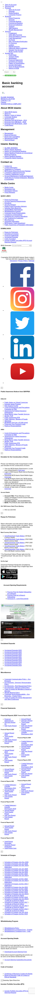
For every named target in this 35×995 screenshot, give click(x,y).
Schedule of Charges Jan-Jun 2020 (16, 890)
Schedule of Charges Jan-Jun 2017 (16, 905)
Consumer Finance (15, 15)
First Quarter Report (8, 742)
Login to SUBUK (10, 75)
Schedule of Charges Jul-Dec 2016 (16, 909)
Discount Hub (9, 6)
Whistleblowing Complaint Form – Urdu (17, 931)
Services (8, 31)
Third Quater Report (25, 723)
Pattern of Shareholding (16, 63)
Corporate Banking (15, 21)
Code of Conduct (10, 239)
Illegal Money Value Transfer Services (16, 414)
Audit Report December (8, 842)
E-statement (13, 33)
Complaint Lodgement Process (14, 172)
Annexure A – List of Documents (17, 598)
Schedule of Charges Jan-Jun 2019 (16, 894)
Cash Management (15, 38)
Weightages (13, 58)
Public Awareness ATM (12, 417)
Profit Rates (12, 55)
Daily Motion (20, 536)
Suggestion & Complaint (12, 169)
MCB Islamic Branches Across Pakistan (17, 171)
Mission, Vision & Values (12, 115)
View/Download (9, 536)
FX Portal (12, 40)
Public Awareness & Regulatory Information (18, 225)
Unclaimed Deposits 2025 (13, 650)
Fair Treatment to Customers (13, 218)
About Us (7, 113)
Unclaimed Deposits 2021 (13, 657)
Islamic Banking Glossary (12, 156)
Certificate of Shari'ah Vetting (14, 895)
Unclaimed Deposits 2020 (13, 658)
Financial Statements (16, 60)
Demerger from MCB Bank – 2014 (15, 120)
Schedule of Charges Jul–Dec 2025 (16, 865)
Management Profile (11, 138)
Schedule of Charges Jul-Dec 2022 (16, 879)
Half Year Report (9, 815)
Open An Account (10, 4)
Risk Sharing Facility (11, 406)
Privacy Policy (23, 261)
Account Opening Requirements (15, 201)
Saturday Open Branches (12, 208)
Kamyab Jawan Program (12, 404)
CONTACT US (6, 100)
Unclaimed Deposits (11, 237)
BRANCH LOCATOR (8, 99)
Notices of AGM (14, 68)
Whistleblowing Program (12, 211)
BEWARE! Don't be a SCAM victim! (16, 422)
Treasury (11, 26)
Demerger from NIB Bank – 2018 (15, 122)
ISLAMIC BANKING (7, 97)
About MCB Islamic (10, 112)
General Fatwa (9, 118)
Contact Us (8, 166)
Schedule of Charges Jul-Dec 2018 (16, 897)
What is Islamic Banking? (12, 149)
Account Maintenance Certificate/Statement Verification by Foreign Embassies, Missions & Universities (19, 177)
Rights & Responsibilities (12, 426)
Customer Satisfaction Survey (14, 174)
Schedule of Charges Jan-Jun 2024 (16, 872)
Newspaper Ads (9, 189)
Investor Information (15, 65)
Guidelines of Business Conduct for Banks (18, 974)
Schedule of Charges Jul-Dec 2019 (16, 892)
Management (8, 133)
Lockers (11, 45)
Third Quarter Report (8, 737)
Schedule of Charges (16, 61)
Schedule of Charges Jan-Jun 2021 (16, 887)
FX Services (13, 43)
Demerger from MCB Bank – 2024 (15, 123)
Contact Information (10, 167)
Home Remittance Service (17, 36)
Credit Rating (8, 125)
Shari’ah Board (9, 140)
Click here (21, 470)
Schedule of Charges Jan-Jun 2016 (16, 912)
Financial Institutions (15, 25)
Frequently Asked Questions (13, 158)
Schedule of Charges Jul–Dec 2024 (16, 870)
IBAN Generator (6, 245)
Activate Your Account (16, 50)
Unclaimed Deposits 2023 (13, 653)
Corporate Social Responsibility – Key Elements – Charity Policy (17, 695)
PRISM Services (14, 46)
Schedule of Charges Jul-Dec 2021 (16, 884)
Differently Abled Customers (18, 48)
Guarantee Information (11, 221)
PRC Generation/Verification (18, 41)
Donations (7, 203)
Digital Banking (14, 13)
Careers (3, 102)
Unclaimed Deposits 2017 (13, 664)
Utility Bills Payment (15, 35)
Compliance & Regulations (13, 215)
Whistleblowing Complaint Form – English (18, 930)
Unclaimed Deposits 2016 (13, 665)
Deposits (12, 11)
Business (8, 16)
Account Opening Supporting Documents (18, 960)
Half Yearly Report (10, 726)
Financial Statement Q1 (9, 720)
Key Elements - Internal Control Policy (17, 687)
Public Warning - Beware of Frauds (16, 419)
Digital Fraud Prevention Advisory (15, 206)
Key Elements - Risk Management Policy (17, 686)
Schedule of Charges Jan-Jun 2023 (16, 875)
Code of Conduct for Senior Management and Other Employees (18, 698)
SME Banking (13, 28)
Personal (8, 8)
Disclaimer (13, 261)
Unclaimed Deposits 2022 (13, 655)
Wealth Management (15, 30)
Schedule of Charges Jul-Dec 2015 (16, 914)
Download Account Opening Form (15, 952)
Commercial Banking (16, 23)
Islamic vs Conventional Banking (15, 151)
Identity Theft (8, 416)
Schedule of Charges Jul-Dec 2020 (16, 889)
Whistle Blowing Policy (12, 692)
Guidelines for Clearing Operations (15, 216)
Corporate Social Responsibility (14, 213)
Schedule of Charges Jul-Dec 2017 (16, 902)
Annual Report (9, 769)
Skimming (7, 421)
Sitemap (31, 261)
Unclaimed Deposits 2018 (13, 662)
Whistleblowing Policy (11, 928)
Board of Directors (10, 135)
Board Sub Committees (12, 136)
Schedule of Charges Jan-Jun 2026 (16, 864)
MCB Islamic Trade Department (14, 223)
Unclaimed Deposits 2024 (13, 652)
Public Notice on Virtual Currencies (16, 402)
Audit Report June (10, 848)
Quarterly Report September (9, 845)
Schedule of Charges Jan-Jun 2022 (16, 880)
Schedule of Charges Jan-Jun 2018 (16, 899)
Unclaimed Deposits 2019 (13, 660)
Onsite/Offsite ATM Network (13, 210)
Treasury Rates (14, 56)
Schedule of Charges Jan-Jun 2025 (16, 869)
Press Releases (9, 192)
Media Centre (8, 187)
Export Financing (14, 18)
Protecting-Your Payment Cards (14, 424)
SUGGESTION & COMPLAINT (11, 104)
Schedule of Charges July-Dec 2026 (16, 862)
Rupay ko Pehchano (11, 199)
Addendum (8, 867)
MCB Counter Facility (16, 51)
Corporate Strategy (10, 117)
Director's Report (26, 720)
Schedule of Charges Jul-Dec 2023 (16, 874)
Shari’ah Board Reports (16, 66)
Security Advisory (10, 204)
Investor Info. (9, 53)
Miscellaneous (9, 220)
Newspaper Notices (11, 191)
